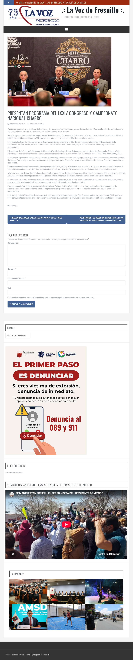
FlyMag (34, 655)
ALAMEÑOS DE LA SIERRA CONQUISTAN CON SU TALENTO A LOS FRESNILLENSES (104, 584)
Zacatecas (13, 205)
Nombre (12, 269)
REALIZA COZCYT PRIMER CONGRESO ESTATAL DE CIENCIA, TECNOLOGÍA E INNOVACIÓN (65, 585)
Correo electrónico (16, 278)
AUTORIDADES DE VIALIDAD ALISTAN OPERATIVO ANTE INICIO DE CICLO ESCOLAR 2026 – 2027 (103, 610)
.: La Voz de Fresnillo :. (92, 10)
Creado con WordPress (15, 655)
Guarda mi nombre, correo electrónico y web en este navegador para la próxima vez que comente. (52, 298)
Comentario (13, 243)
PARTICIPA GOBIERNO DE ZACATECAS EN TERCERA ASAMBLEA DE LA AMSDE (27, 609)
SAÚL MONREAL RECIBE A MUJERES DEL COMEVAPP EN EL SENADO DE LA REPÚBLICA (28, 585)
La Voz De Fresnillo (36, 124)
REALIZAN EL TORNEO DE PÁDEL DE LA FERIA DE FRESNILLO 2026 (46, 4)
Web (9, 288)
